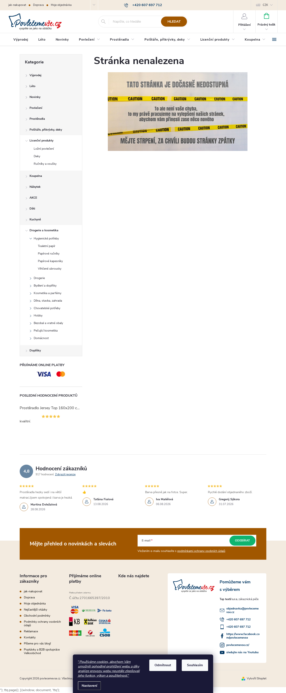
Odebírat (242, 541)
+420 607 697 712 (238, 619)
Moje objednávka (61, 5)
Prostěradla (37, 119)
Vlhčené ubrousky (49, 269)
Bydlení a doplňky (45, 286)
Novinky (35, 97)
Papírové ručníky (48, 254)
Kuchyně (35, 219)
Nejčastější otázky (35, 610)
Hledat (174, 21)
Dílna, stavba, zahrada (48, 301)
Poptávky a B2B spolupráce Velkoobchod (42, 651)
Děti (32, 209)
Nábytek (35, 187)
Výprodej (35, 75)
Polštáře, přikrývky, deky (46, 130)
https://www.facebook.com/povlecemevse (243, 636)
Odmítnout (163, 665)
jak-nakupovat (17, 5)
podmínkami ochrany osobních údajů (201, 551)
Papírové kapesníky (50, 261)
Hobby (38, 316)
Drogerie (39, 278)
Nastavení (89, 685)
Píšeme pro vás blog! (37, 643)
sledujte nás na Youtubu (242, 652)
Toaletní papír (46, 246)
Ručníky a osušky (45, 164)
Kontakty (30, 637)
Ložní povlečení (44, 149)
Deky (37, 156)
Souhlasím (195, 665)
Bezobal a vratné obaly (48, 323)
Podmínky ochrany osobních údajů (42, 623)
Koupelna (36, 176)
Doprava (38, 5)
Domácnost (41, 338)
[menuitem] (20, 39)
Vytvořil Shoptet (256, 678)
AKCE (33, 198)
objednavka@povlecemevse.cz (242, 610)
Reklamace (31, 631)
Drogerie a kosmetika (44, 230)
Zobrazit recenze (65, 474)
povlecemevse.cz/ (237, 645)
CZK (265, 5)
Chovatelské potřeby (47, 308)
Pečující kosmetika (46, 331)
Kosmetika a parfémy (47, 293)
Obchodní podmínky (37, 616)
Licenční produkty (41, 141)
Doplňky (35, 350)
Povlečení (36, 108)
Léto (32, 86)
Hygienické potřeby (46, 238)
